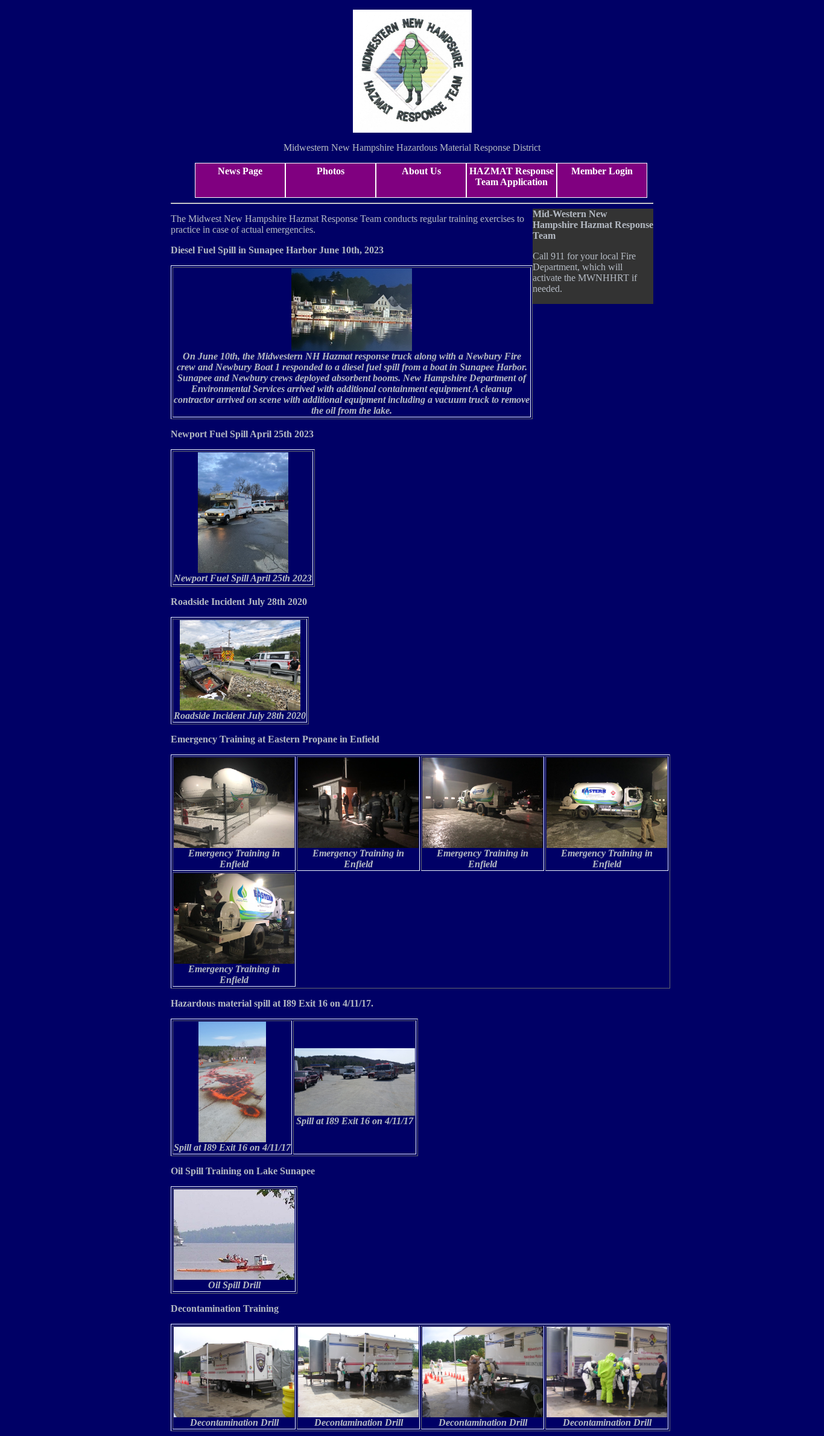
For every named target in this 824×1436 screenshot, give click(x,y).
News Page (240, 171)
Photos (330, 171)
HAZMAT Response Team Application (511, 176)
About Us (421, 171)
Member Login (602, 171)
